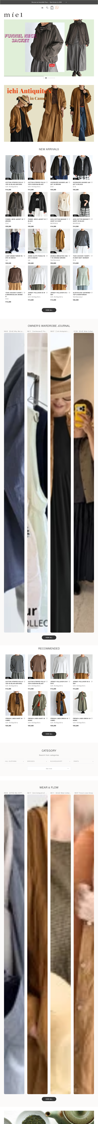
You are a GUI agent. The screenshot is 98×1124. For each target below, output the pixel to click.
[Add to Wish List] (24, 182)
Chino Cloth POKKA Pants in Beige (36, 257)
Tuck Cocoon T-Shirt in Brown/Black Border (14, 294)
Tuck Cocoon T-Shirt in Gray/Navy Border (81, 257)
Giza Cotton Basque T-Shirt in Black (81, 220)
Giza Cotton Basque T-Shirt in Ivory (59, 220)
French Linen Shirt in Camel (13, 719)
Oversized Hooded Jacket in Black (81, 183)
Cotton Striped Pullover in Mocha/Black (36, 183)
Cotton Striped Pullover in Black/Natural (14, 183)
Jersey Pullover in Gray (58, 293)
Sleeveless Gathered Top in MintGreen (81, 293)
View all (49, 310)
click (52, 65)
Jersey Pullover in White (36, 293)
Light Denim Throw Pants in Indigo (13, 257)
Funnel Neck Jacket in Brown (14, 220)
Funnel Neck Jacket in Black (37, 220)
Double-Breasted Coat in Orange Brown (59, 257)
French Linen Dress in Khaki (81, 719)
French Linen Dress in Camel (59, 719)
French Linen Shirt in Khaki (36, 719)
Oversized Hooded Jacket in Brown (59, 183)
